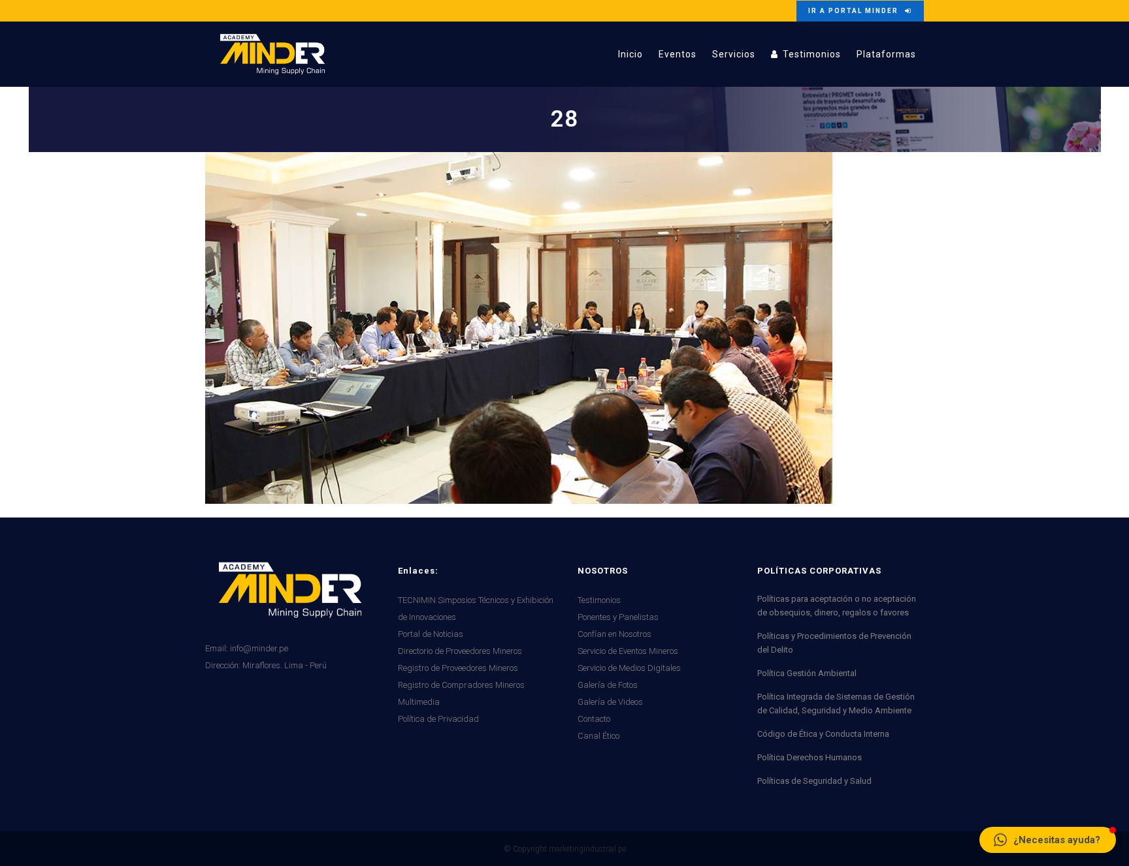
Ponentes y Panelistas (618, 617)
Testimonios (599, 600)
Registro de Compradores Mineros (461, 685)
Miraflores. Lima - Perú (284, 665)
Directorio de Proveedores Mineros (460, 651)
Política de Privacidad (438, 719)
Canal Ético (598, 736)
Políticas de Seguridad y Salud (814, 781)
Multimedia (419, 702)
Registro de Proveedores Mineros (458, 668)
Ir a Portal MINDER (853, 10)
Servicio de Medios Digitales (629, 668)
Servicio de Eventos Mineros (628, 651)
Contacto (594, 719)
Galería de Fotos (608, 685)
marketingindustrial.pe (587, 849)
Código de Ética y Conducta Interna (823, 734)
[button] (1047, 840)
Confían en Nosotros (614, 634)
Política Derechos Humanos (809, 757)
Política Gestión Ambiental (807, 673)
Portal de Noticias (430, 634)
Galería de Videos (610, 702)
